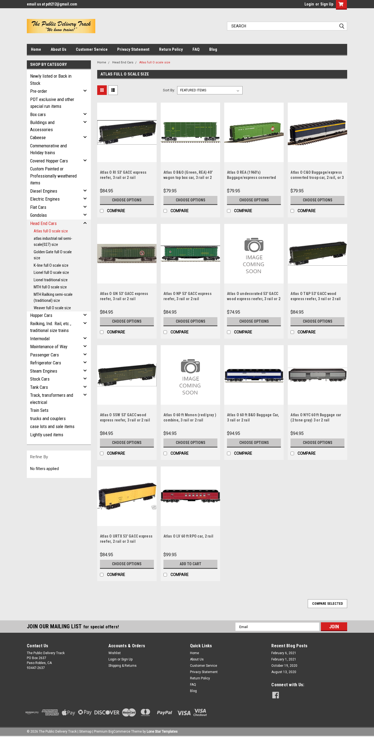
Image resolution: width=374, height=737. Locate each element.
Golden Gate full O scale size (53, 255)
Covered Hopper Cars (49, 161)
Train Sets (39, 410)
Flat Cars (38, 207)
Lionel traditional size (51, 279)
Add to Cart (190, 564)
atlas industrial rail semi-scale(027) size (53, 241)
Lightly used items (46, 434)
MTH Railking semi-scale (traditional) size (53, 297)
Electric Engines (45, 199)
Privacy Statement (133, 49)
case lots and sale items (52, 426)
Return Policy (171, 49)
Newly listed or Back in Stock (50, 79)
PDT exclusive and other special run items (52, 103)
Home (36, 49)
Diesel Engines (43, 191)
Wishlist (114, 653)
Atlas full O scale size (51, 231)
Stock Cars (40, 379)
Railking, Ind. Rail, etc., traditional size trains (50, 327)
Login (309, 4)
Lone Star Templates (162, 731)
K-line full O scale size (51, 265)
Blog (213, 49)
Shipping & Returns (122, 666)
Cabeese (38, 137)
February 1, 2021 (283, 659)
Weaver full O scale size (52, 307)
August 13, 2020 (283, 672)
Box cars (38, 114)
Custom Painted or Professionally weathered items (53, 175)
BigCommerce (119, 731)
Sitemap (85, 731)
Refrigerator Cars (45, 362)
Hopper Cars (41, 315)
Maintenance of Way (48, 346)
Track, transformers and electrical (51, 398)
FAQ (196, 49)
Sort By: (169, 90)
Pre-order (38, 91)
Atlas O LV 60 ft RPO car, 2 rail (188, 536)
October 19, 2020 (284, 666)
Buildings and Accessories (42, 126)
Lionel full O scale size (51, 272)
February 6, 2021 (283, 653)
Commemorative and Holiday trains (48, 149)
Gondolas (38, 215)
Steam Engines (43, 371)
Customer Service (92, 49)
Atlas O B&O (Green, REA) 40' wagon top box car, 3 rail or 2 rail (187, 177)
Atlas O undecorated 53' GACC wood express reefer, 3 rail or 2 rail (253, 298)
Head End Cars (43, 223)
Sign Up (326, 4)
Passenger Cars (44, 355)
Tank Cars (39, 387)
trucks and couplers (48, 418)
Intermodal (40, 338)
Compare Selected (327, 604)
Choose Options (127, 200)
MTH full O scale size (50, 287)
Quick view (127, 158)
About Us (58, 49)
